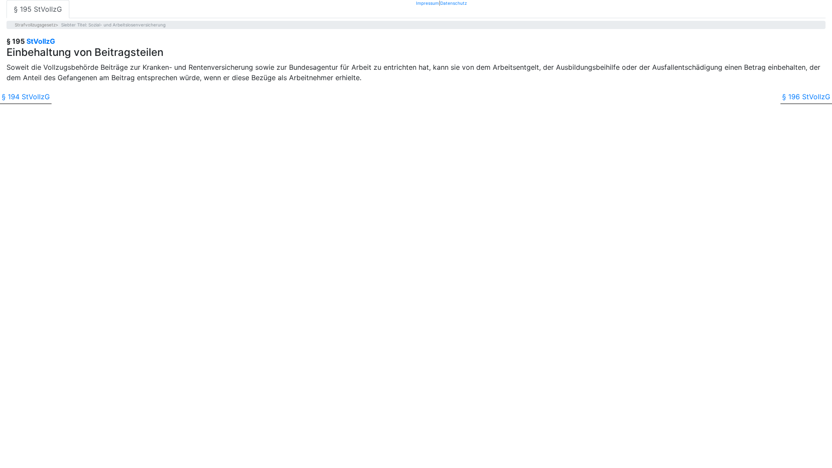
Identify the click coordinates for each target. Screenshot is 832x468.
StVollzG (40, 41)
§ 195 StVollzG (38, 9)
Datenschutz (453, 2)
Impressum (427, 2)
